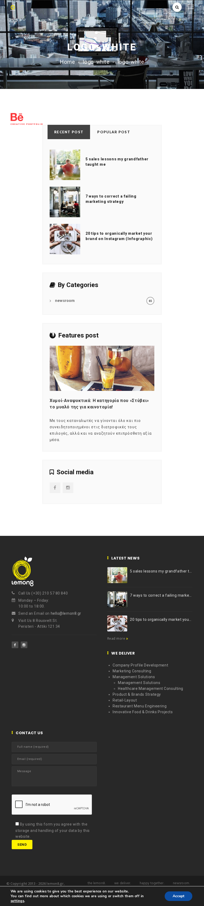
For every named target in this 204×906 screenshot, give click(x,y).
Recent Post (68, 132)
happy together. (152, 883)
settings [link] (17, 901)
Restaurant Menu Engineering (140, 706)
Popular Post (113, 132)
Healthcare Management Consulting (150, 688)
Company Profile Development (140, 665)
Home (67, 62)
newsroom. (181, 883)
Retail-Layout (125, 700)
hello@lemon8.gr (66, 613)
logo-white (96, 62)
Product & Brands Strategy (137, 694)
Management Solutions (134, 677)
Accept (178, 896)
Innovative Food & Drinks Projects (143, 712)
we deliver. (122, 883)
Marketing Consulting (132, 671)
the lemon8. (96, 883)
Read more (116, 638)
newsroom (65, 300)
